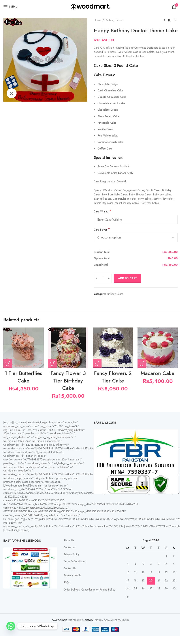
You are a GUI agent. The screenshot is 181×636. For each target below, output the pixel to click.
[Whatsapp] (10, 626)
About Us (69, 540)
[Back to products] (169, 20)
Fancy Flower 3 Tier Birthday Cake (68, 380)
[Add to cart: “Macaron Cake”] (142, 363)
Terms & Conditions (75, 561)
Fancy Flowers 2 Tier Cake (113, 376)
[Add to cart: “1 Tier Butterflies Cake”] (7, 363)
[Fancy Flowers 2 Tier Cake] (113, 347)
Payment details (72, 575)
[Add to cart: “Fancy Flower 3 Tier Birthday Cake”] (52, 363)
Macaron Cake (157, 373)
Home (97, 20)
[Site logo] (90, 6)
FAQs (67, 582)
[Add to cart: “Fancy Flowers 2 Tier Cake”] (97, 363)
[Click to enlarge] (12, 93)
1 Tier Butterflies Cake (23, 376)
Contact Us (70, 568)
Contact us (69, 547)
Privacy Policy (71, 554)
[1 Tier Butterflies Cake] (23, 347)
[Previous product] (164, 20)
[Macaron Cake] (158, 347)
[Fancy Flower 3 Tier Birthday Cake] (68, 347)
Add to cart (127, 278)
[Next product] (175, 20)
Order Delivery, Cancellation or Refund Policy (89, 589)
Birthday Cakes (114, 20)
